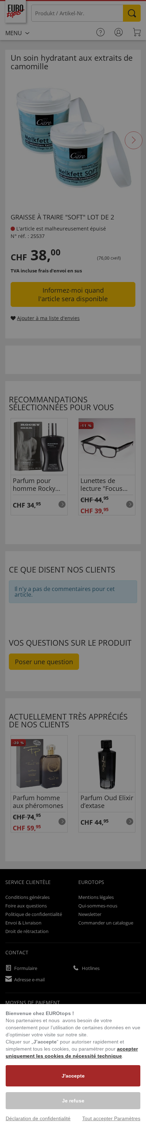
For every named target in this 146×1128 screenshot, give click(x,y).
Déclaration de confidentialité (38, 1118)
